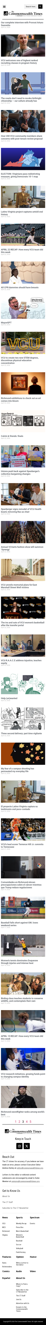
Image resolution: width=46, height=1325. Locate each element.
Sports (19, 1217)
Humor (33, 1256)
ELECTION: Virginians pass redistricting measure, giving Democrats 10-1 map (20, 175)
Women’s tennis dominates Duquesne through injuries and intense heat (19, 961)
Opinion (20, 1256)
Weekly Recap (21, 1223)
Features (6, 1256)
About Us (6, 1196)
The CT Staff (7, 1202)
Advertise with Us (22, 1303)
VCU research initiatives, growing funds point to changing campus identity (23, 1075)
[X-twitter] (27, 1146)
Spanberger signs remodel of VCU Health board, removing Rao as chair (21, 510)
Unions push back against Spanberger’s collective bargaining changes (20, 472)
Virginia (5, 1235)
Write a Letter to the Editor (22, 1264)
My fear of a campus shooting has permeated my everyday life (17, 770)
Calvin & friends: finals (12, 436)
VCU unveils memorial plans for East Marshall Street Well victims (19, 586)
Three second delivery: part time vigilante (21, 733)
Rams (4, 1263)
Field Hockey (21, 1252)
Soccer (18, 1244)
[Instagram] (19, 1146)
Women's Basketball (20, 1236)
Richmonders (7, 1266)
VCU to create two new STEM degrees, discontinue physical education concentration (20, 360)
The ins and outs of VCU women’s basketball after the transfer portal (22, 624)
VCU (3, 1223)
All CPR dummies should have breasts (20, 287)
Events (32, 1223)
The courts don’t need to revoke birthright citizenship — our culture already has (21, 99)
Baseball (19, 1241)
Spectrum (34, 1217)
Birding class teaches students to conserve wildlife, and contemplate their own (22, 999)
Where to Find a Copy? (21, 1285)
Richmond (6, 1231)
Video (33, 1271)
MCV (4, 1227)
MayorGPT (6, 322)
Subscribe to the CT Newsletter (22, 1291)
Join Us (18, 1299)
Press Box (19, 1227)
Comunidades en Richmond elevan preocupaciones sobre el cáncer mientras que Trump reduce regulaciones (21, 885)
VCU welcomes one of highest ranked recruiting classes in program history (19, 61)
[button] (4, 7)
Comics (6, 1271)
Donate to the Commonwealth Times (22, 1309)
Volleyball (19, 1248)
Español (6, 1278)
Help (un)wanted (9, 698)
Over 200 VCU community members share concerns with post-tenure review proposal (22, 137)
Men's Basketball (22, 1231)
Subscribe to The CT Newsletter (15, 1208)
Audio (19, 1271)
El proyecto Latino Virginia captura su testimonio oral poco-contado (19, 807)
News (5, 1217)
